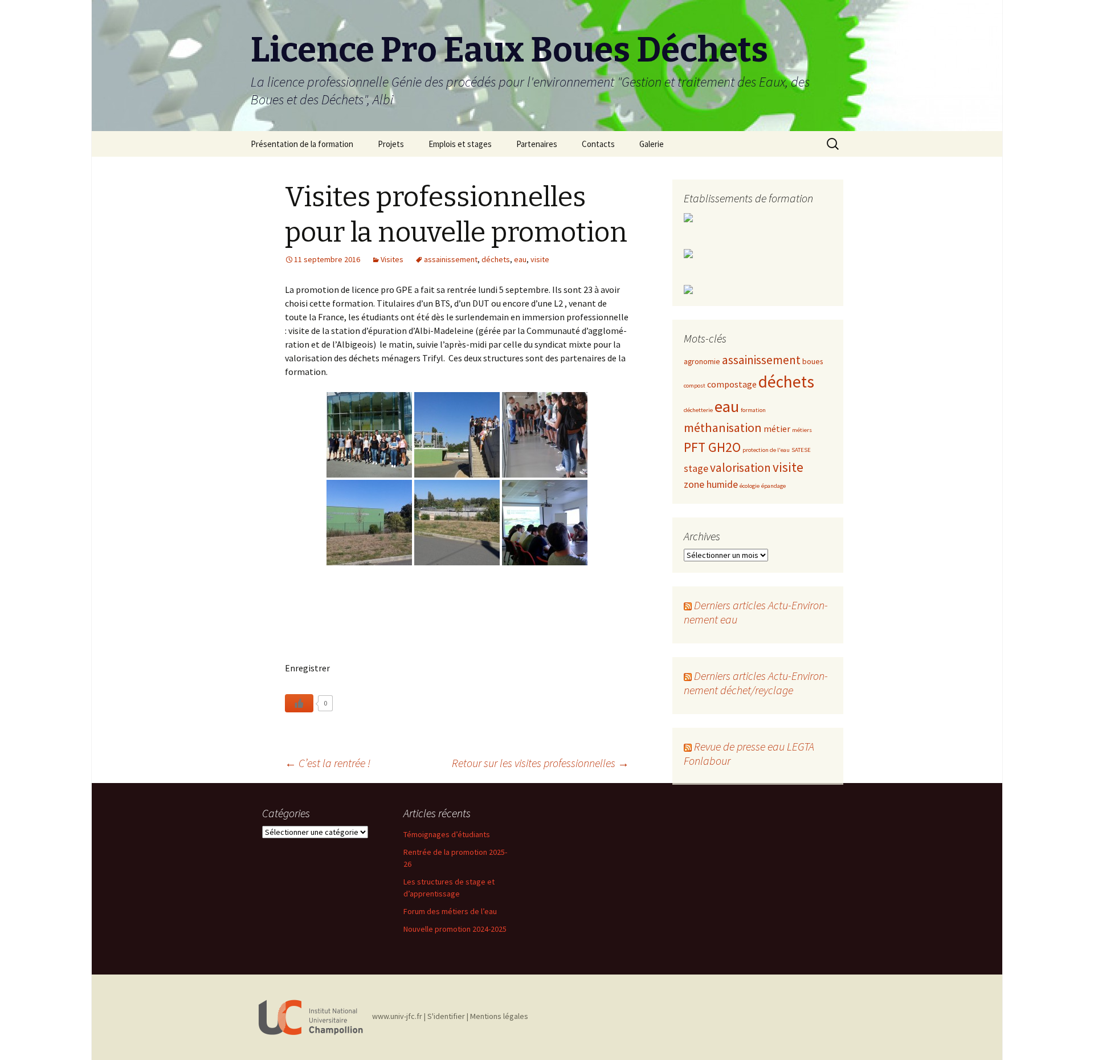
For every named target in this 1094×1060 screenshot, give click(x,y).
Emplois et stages (460, 143)
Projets (391, 143)
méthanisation (723, 427)
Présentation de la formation (302, 143)
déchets (495, 259)
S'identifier (446, 1016)
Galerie (651, 143)
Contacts (598, 143)
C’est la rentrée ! (327, 763)
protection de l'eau (766, 450)
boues (812, 361)
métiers (802, 430)
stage (696, 468)
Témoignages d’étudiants (446, 834)
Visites (392, 259)
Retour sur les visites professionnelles (540, 763)
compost (694, 385)
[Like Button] (299, 703)
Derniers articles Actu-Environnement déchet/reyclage (756, 682)
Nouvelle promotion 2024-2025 (455, 929)
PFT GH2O (712, 447)
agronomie (702, 361)
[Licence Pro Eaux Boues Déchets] (310, 1016)
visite (539, 259)
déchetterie (698, 410)
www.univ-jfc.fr (397, 1016)
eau (520, 259)
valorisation (740, 467)
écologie (750, 486)
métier (777, 428)
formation (753, 410)
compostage (732, 384)
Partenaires (536, 143)
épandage (773, 486)
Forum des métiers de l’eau (450, 911)
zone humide (711, 484)
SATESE (801, 450)
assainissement (450, 259)
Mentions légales (499, 1016)
